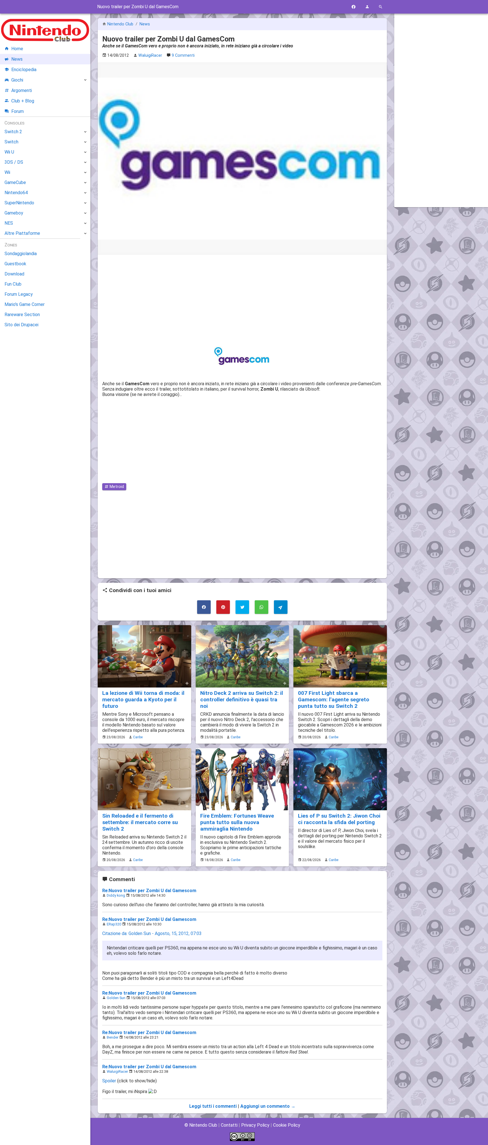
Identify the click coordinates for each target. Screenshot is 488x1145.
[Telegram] (280, 607)
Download (14, 274)
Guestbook (15, 263)
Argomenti (21, 90)
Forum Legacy (19, 294)
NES (9, 223)
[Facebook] (353, 7)
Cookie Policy (286, 1125)
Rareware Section (22, 314)
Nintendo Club (120, 24)
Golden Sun (116, 998)
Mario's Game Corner (25, 304)
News (145, 24)
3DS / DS (14, 162)
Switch (11, 142)
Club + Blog (22, 101)
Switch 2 (13, 131)
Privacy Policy (255, 1125)
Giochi (17, 80)
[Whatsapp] (261, 607)
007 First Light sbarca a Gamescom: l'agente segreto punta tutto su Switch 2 (333, 699)
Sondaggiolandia (21, 253)
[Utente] (367, 7)
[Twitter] (242, 607)
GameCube (15, 182)
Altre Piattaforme (22, 233)
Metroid (116, 486)
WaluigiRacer (117, 1071)
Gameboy (14, 213)
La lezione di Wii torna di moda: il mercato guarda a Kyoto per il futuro (143, 699)
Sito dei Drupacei (21, 324)
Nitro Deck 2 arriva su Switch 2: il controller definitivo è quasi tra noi (241, 699)
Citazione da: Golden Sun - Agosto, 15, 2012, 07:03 (152, 933)
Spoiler (109, 1080)
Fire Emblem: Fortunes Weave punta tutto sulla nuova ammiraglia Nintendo (237, 822)
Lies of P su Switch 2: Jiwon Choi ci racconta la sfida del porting (339, 819)
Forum (17, 111)
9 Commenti (183, 55)
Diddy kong (116, 895)
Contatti (229, 1125)
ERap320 (114, 924)
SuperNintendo (19, 202)
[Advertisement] (242, 298)
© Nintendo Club (200, 1125)
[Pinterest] (223, 607)
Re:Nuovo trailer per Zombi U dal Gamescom (149, 890)
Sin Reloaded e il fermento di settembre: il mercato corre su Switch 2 (140, 822)
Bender (112, 1037)
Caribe (138, 737)
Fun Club (13, 284)
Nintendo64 (16, 192)
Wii (7, 172)
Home (17, 48)
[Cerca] (380, 7)
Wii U (9, 152)
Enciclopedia (23, 69)
